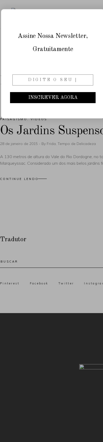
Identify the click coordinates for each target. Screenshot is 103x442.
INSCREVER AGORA (53, 97)
